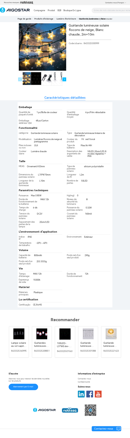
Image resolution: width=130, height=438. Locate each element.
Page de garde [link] (24, 19)
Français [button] (121, 3)
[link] (43, 19)
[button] (64, 79)
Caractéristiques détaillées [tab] (64, 97)
